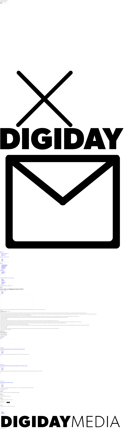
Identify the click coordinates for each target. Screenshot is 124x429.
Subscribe (1, 393)
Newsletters (3, 273)
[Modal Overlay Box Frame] (5, 402)
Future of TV (3, 280)
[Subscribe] (62, 251)
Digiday (2, 290)
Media (1, 287)
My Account (1, 270)
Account (1, 397)
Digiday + (3, 259)
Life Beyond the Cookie (4, 266)
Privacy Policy (3, 412)
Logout (3, 270)
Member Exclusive (2, 364)
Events (2, 260)
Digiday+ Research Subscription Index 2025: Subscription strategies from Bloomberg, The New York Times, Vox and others (13, 365)
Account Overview (3, 255)
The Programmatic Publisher (4, 264)
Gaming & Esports (3, 267)
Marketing (3, 279)
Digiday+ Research (3, 272)
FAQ (2, 254)
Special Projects (3, 271)
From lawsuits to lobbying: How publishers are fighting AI (6, 382)
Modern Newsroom (4, 268)
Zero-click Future (2, 381)
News (2, 258)
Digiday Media (3, 413)
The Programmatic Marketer (4, 265)
